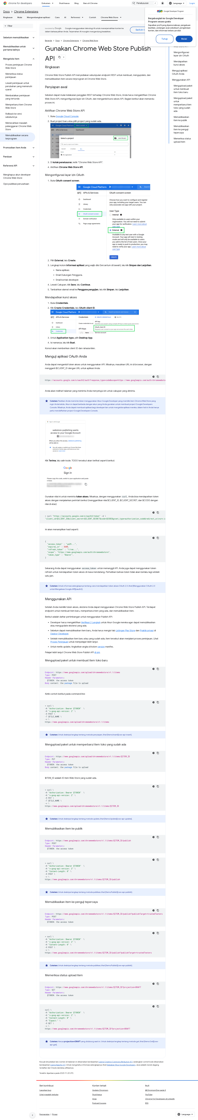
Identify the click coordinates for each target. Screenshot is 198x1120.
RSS (146, 1103)
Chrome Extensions (26, 11)
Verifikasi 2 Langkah (90, 622)
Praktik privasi (147, 630)
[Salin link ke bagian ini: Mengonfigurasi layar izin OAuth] (87, 175)
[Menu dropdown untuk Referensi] (83, 17)
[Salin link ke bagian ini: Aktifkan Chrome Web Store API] (87, 111)
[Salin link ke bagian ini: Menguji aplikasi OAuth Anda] (89, 356)
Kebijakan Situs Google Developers (121, 1065)
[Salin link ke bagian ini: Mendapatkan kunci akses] (79, 297)
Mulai (184, 39)
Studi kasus (64, 3)
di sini (97, 652)
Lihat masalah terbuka (48, 1094)
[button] (16, 38)
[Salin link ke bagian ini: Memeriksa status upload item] (85, 975)
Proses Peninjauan (59, 642)
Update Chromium (100, 1090)
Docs (6, 11)
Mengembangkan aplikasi (38, 17)
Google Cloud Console (67, 116)
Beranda (48, 40)
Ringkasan (8, 17)
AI (65, 17)
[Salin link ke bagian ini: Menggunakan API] (74, 599)
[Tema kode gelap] (153, 377)
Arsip (94, 1099)
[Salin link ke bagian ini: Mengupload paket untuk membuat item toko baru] (110, 660)
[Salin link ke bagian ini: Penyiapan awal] (70, 87)
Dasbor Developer (59, 634)
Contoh (92, 17)
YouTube (148, 1094)
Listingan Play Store (125, 630)
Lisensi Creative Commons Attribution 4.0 (116, 1062)
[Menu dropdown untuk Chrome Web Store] (121, 17)
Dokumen (46, 3)
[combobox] (144, 3)
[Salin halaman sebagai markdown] (59, 57)
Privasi (54, 1114)
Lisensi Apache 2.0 (57, 1065)
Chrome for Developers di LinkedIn (160, 1099)
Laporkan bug (45, 1090)
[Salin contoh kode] (158, 377)
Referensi (75, 17)
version (101, 646)
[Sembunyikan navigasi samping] (32, 1115)
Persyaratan (44, 1114)
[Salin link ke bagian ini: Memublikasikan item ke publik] (85, 828)
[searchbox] (18, 26)
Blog (76, 3)
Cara (57, 17)
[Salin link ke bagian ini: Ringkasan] (62, 67)
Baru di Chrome (90, 3)
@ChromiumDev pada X (155, 1090)
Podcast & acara (99, 1103)
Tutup (164, 39)
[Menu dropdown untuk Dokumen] (53, 3)
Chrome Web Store (109, 17)
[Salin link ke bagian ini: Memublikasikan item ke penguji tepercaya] (100, 902)
